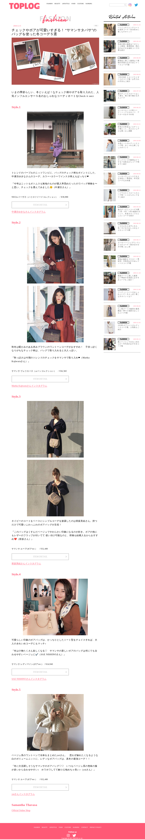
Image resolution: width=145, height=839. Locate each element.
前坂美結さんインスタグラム (26, 563)
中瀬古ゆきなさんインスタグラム (29, 212)
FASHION (50, 3)
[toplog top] (24, 6)
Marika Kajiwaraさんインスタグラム (29, 386)
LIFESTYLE (66, 3)
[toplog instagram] (132, 5)
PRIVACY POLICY (95, 827)
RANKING (89, 3)
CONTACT (84, 827)
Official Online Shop (21, 810)
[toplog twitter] (137, 5)
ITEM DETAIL (40, 205)
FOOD (73, 3)
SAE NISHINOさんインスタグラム (29, 679)
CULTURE (80, 3)
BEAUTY (57, 3)
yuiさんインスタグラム (23, 794)
